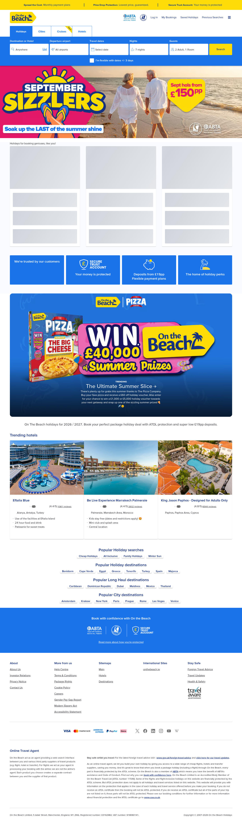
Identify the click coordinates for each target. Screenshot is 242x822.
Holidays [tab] (21, 31)
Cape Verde (86, 571)
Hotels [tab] (82, 31)
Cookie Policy (62, 687)
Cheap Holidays (88, 556)
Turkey (146, 571)
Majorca (173, 571)
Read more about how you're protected (121, 642)
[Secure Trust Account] (143, 630)
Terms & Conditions (65, 675)
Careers (58, 693)
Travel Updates (196, 675)
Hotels (102, 675)
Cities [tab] (41, 31)
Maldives (135, 586)
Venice (175, 601)
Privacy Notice (18, 681)
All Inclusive (111, 556)
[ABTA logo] (129, 17)
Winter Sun (154, 556)
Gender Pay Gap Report (67, 699)
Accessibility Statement (67, 711)
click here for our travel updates (212, 757)
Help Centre (61, 669)
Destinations (106, 681)
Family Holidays (133, 556)
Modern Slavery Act (65, 705)
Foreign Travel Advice (200, 669)
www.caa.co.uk (152, 797)
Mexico (150, 586)
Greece (116, 571)
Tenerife (131, 571)
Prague (129, 601)
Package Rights (63, 681)
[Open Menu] (229, 18)
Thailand (166, 586)
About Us (15, 669)
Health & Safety (196, 681)
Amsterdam (68, 601)
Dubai (120, 586)
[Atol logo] (116, 630)
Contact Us (16, 687)
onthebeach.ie (151, 669)
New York (101, 601)
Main (101, 669)
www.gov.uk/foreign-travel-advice (174, 757)
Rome (143, 601)
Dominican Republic (99, 586)
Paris (116, 601)
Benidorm (67, 571)
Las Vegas (158, 601)
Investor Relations (20, 675)
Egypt (102, 571)
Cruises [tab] (64, 29)
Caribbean (75, 586)
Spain (159, 571)
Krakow (85, 601)
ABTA (175, 771)
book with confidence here (157, 775)
